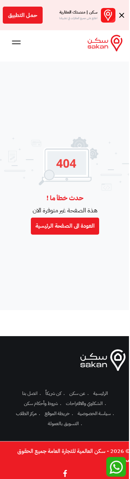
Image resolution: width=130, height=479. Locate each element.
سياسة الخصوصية (96, 413)
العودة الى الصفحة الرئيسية (65, 226)
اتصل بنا (31, 393)
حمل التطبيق (22, 15)
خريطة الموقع (59, 413)
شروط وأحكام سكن (42, 403)
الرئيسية (100, 393)
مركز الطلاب (28, 413)
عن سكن (79, 393)
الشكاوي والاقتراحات (86, 403)
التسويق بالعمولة (65, 423)
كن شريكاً (55, 393)
